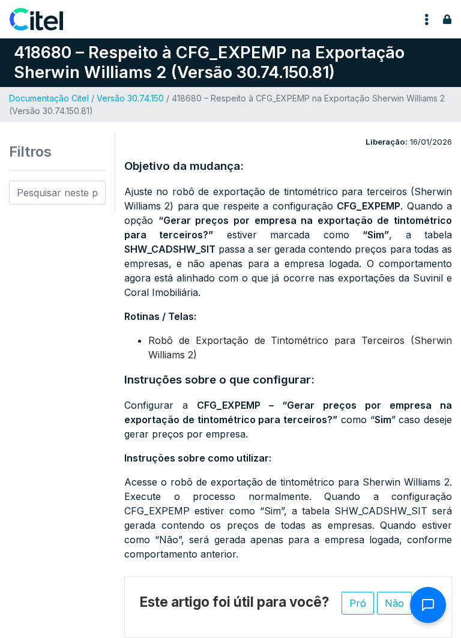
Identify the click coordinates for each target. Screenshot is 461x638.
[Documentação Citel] (43, 19)
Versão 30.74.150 (130, 98)
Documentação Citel (49, 98)
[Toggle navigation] (427, 19)
